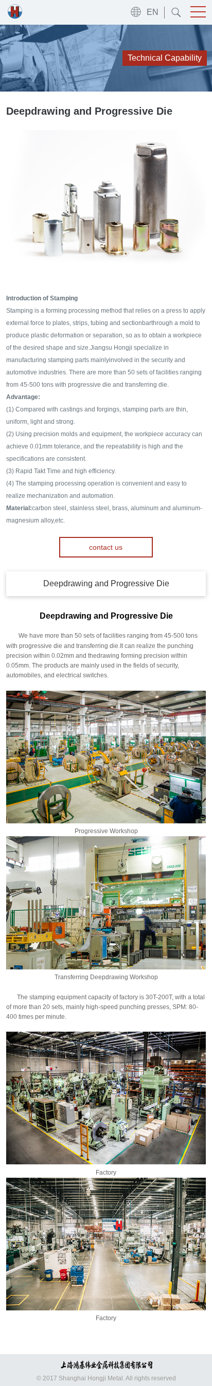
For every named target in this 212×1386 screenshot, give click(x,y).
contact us (105, 547)
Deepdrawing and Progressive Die (106, 583)
